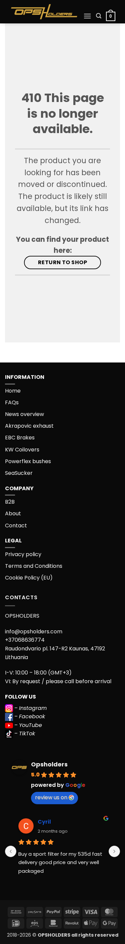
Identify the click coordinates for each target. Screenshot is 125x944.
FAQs (12, 402)
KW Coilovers (22, 449)
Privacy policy (23, 554)
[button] (87, 16)
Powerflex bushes (28, 461)
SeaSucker (19, 473)
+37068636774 (25, 640)
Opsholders (49, 764)
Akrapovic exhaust (29, 426)
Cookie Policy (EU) (29, 578)
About (13, 513)
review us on (51, 797)
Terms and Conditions (33, 566)
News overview (24, 414)
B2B (10, 502)
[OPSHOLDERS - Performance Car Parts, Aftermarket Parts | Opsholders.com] (44, 11)
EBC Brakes (20, 437)
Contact (16, 525)
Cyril (44, 822)
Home (13, 391)
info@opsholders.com (33, 631)
